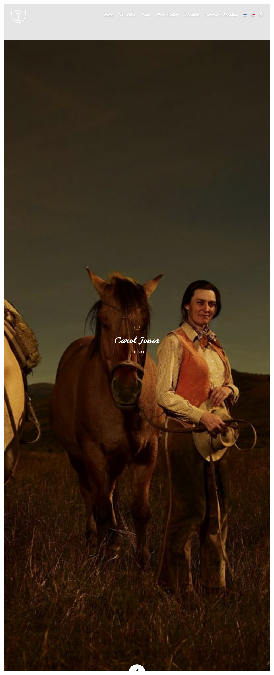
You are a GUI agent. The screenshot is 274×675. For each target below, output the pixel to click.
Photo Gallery (167, 15)
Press (145, 15)
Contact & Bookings (221, 15)
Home (108, 15)
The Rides (127, 15)
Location (192, 15)
